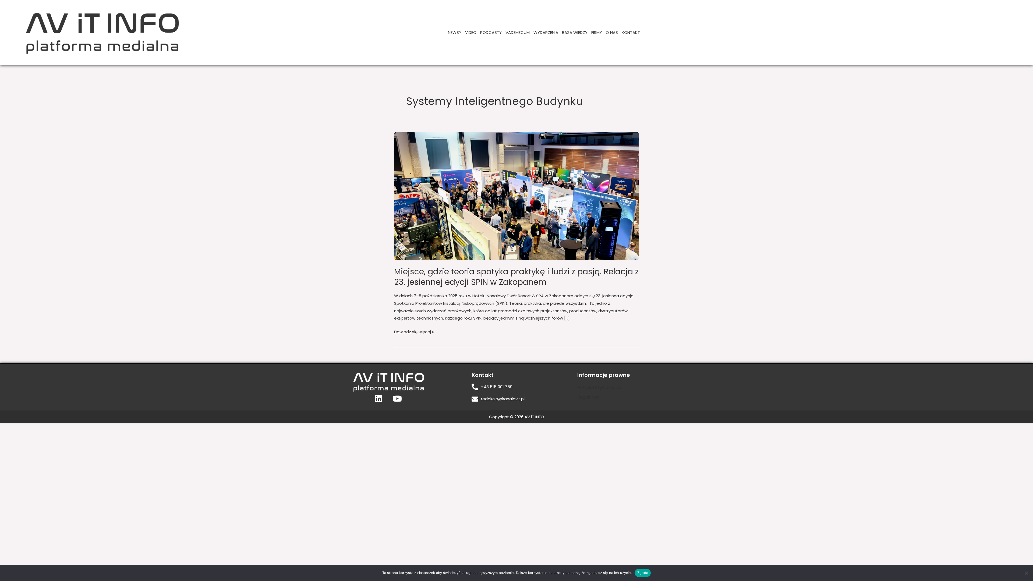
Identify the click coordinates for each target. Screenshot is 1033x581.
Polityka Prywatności (599, 387)
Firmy (596, 32)
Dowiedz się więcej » (414, 331)
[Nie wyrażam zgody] (1026, 573)
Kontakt (631, 32)
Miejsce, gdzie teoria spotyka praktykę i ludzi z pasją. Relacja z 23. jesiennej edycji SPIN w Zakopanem (516, 277)
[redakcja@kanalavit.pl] (475, 399)
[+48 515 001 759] (475, 387)
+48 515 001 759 (496, 386)
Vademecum (517, 32)
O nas (612, 32)
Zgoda (642, 573)
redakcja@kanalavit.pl (503, 399)
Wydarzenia (545, 32)
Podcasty (491, 32)
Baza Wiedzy (575, 32)
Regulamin (588, 397)
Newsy (454, 32)
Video (470, 32)
